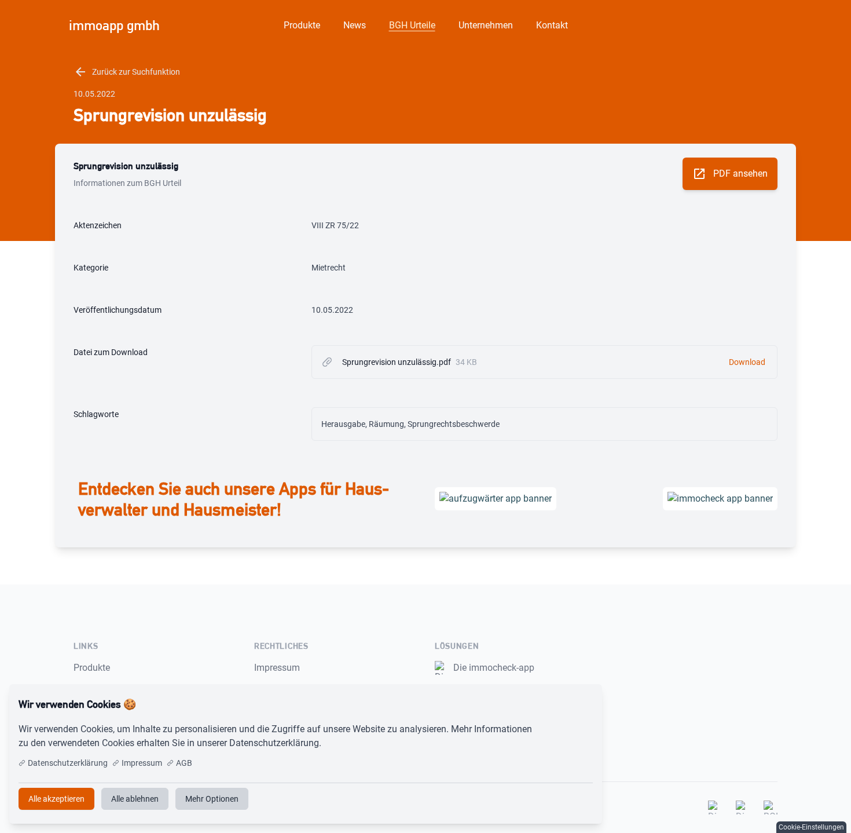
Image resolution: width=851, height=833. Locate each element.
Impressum (277, 667)
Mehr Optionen (212, 798)
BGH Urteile (412, 25)
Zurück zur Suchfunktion (127, 72)
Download (747, 362)
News (354, 25)
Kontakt (552, 25)
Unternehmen (485, 25)
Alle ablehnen (135, 798)
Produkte (302, 25)
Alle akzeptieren (555, 704)
